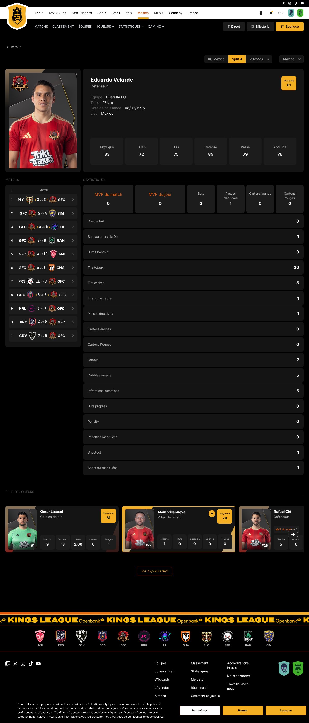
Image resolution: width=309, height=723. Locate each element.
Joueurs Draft (165, 671)
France (193, 13)
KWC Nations (82, 13)
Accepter (286, 710)
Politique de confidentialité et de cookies (137, 716)
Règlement (199, 687)
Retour (15, 47)
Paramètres (200, 710)
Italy (129, 13)
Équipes (85, 26)
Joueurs (103, 26)
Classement (63, 26)
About (38, 13)
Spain (101, 13)
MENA (159, 13)
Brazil (116, 13)
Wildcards (162, 679)
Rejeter (243, 710)
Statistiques (129, 26)
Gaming (154, 26)
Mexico (143, 13)
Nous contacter (238, 676)
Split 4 (237, 59)
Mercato (197, 679)
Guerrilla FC (116, 97)
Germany (175, 13)
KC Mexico (216, 59)
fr (279, 13)
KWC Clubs (57, 13)
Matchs (41, 26)
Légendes (162, 687)
